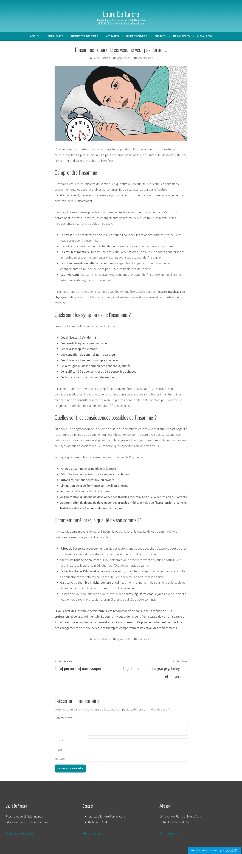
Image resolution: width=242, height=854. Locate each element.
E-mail (60, 750)
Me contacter (91, 833)
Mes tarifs (112, 36)
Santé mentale (145, 58)
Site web (60, 759)
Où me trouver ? (136, 36)
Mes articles (181, 36)
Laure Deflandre (121, 14)
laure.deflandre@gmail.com (106, 816)
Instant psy (204, 36)
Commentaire (64, 718)
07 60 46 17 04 (97, 822)
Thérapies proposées (84, 36)
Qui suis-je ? (55, 36)
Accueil (35, 36)
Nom (59, 741)
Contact (160, 36)
